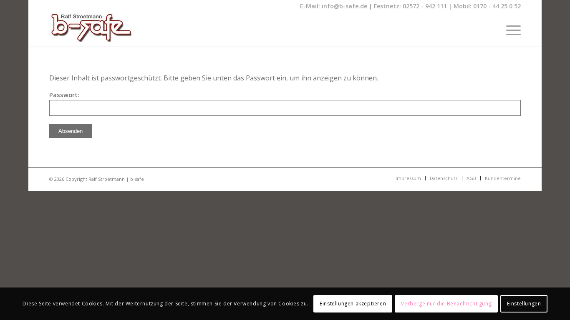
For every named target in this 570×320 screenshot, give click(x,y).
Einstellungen (524, 303)
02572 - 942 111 (425, 6)
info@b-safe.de (344, 6)
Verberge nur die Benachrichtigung (446, 303)
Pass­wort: (64, 94)
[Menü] (511, 29)
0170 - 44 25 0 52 (497, 6)
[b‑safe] (90, 29)
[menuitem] (511, 29)
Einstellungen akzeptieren (353, 303)
